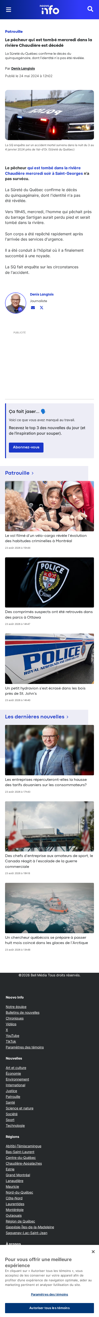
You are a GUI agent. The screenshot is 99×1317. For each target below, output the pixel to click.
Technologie (15, 1125)
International (15, 1085)
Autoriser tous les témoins (49, 1308)
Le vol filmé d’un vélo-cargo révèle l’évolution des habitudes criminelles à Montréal (46, 538)
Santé (10, 1102)
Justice (11, 1091)
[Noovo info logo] (49, 9)
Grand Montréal (18, 1175)
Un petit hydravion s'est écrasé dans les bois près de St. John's (45, 691)
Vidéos (11, 1024)
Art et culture (16, 1068)
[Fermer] (93, 1251)
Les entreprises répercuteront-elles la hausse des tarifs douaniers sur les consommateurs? (46, 782)
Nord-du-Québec (19, 1192)
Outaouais (14, 1215)
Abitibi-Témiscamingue (23, 1146)
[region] (49, 1281)
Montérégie (15, 1210)
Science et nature (19, 1108)
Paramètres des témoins (25, 1047)
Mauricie (12, 1186)
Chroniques (15, 1018)
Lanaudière (14, 1181)
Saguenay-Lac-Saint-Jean (26, 1233)
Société (12, 1114)
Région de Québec (20, 1221)
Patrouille (14, 32)
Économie (13, 1073)
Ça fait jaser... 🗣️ (27, 412)
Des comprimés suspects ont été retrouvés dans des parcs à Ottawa (49, 614)
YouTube (12, 1035)
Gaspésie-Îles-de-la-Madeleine (30, 1227)
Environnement (17, 1079)
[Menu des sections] (8, 9)
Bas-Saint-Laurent (20, 1152)
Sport (10, 1120)
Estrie (10, 1169)
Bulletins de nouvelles (22, 1012)
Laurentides (15, 1204)
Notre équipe (16, 1007)
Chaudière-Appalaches (24, 1163)
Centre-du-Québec (21, 1157)
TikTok (11, 1041)
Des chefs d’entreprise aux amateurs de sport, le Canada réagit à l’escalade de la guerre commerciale (49, 861)
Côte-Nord (14, 1198)
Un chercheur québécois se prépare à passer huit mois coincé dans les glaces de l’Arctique (46, 940)
